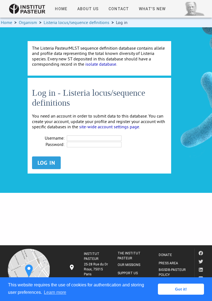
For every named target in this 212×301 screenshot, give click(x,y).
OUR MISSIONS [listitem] (129, 265)
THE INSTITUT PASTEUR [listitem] (129, 255)
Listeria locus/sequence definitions (76, 22)
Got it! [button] (181, 289)
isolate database (100, 64)
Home (6, 22)
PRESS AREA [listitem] (168, 263)
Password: (55, 144)
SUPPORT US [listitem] (128, 273)
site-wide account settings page (109, 126)
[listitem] (89, 269)
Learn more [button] (55, 292)
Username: (55, 138)
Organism (28, 22)
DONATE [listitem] (165, 255)
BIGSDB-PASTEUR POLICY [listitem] (172, 272)
